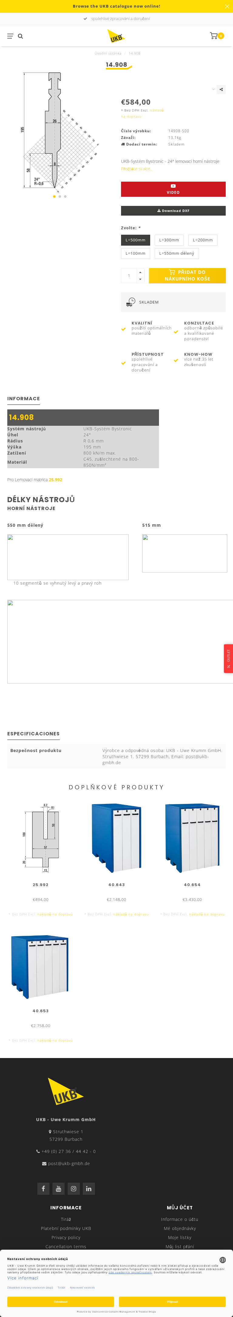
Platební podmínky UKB (66, 1228)
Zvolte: (130, 227)
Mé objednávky (180, 1228)
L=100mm (136, 253)
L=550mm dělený (176, 253)
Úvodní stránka (108, 53)
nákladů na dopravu (55, 914)
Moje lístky (179, 1237)
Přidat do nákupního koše (187, 275)
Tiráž (66, 1219)
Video (173, 192)
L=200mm (203, 240)
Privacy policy (66, 1237)
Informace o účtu (179, 1219)
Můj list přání (180, 1246)
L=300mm (169, 240)
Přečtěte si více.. (136, 169)
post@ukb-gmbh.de (69, 1163)
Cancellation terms (66, 1246)
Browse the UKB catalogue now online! (116, 6)
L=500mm (136, 240)
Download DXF (175, 210)
